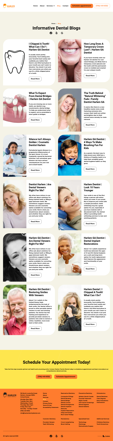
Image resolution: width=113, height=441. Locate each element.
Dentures (64, 408)
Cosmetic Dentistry (49, 419)
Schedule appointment (81, 6)
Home (35, 6)
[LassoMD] (104, 436)
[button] (51, 6)
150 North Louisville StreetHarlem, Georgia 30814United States (28, 395)
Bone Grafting (65, 424)
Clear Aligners (101, 398)
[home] (9, 6)
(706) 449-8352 (102, 6)
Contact (65, 6)
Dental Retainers (102, 396)
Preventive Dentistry (85, 393)
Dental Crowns (65, 402)
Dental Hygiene (84, 404)
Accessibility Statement (50, 407)
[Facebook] (51, 33)
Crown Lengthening (67, 422)
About (42, 6)
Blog (58, 6)
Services (45, 397)
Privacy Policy (47, 403)
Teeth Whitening (48, 424)
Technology (82, 422)
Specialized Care (84, 419)
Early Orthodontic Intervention (102, 401)
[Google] (62, 33)
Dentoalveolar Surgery (86, 426)
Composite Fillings (67, 396)
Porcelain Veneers (48, 422)
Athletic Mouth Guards (86, 396)
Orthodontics (101, 393)
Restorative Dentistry (68, 393)
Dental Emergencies (67, 404)
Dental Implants (66, 406)
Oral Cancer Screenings (86, 402)
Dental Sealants (84, 406)
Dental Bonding (66, 398)
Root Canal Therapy (67, 414)
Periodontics (65, 419)
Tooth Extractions (102, 424)
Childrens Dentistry (103, 422)
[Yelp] (56, 33)
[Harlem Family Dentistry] (9, 394)
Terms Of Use (47, 405)
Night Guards (83, 400)
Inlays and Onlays (66, 412)
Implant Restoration (67, 410)
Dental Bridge (65, 400)
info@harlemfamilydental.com (30, 413)
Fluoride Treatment (85, 398)
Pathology (82, 424)
